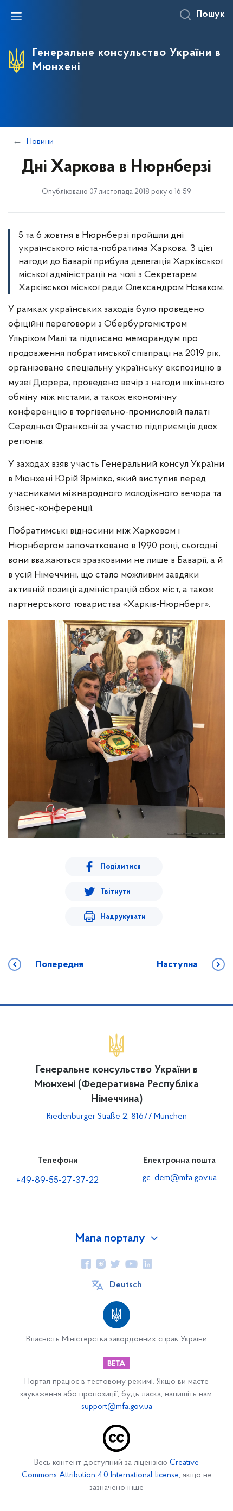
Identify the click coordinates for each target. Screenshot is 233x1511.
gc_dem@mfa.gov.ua (179, 1178)
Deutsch (125, 1285)
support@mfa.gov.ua (116, 1407)
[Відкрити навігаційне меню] (16, 16)
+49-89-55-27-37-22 (57, 1181)
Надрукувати (123, 917)
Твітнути (115, 892)
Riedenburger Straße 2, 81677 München (117, 1116)
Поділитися (120, 867)
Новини (40, 141)
